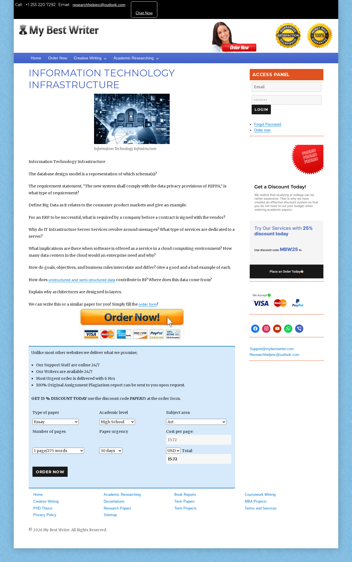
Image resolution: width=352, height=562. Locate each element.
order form (148, 304)
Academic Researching (134, 58)
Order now (262, 130)
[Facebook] (255, 328)
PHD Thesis (43, 508)
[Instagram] (266, 328)
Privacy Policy (44, 515)
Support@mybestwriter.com (272, 349)
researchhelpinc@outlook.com (99, 4)
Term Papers (184, 501)
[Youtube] (277, 328)
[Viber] (299, 328)
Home (36, 58)
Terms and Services (261, 508)
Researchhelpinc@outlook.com (274, 355)
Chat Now (144, 13)
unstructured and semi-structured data (81, 280)
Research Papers (117, 508)
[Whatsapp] (288, 328)
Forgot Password (267, 124)
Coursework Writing (260, 494)
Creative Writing (87, 58)
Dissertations (114, 501)
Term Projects (185, 508)
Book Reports (185, 494)
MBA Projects (256, 501)
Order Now (57, 58)
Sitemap (110, 515)
